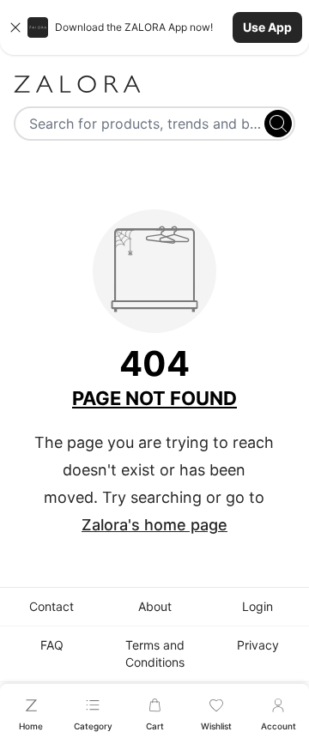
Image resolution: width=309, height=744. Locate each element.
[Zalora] (154, 84)
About (155, 606)
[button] (154, 27)
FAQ (52, 645)
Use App (267, 27)
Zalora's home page (154, 525)
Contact (51, 606)
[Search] (278, 123)
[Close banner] (15, 27)
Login (257, 606)
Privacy (258, 645)
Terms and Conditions (155, 653)
